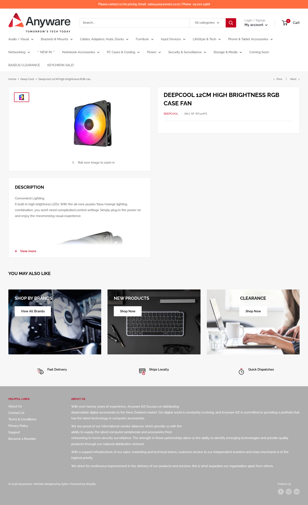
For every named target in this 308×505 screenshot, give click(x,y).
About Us (15, 406)
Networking (16, 52)
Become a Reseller (22, 439)
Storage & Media (225, 52)
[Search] (231, 22)
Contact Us (16, 413)
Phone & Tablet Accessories (248, 39)
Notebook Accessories (78, 52)
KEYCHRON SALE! (60, 65)
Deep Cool (27, 79)
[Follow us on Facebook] (281, 492)
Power (151, 52)
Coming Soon (259, 52)
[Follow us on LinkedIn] (297, 492)
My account (254, 25)
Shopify (90, 484)
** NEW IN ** (46, 52)
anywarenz (25, 484)
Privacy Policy (18, 426)
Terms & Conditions (22, 419)
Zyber (65, 484)
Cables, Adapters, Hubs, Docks (102, 39)
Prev (279, 79)
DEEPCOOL (171, 113)
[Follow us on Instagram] (289, 492)
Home (12, 79)
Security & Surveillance (185, 52)
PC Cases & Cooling (121, 52)
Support (14, 432)
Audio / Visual (18, 39)
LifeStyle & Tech (204, 39)
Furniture (142, 39)
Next (293, 79)
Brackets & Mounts (54, 39)
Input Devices (171, 39)
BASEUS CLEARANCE (24, 65)
